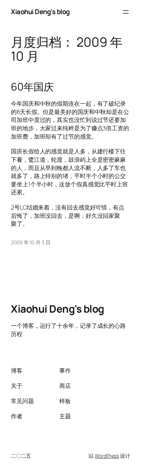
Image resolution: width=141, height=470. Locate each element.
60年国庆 (32, 87)
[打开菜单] (125, 12)
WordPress (107, 455)
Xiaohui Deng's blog (40, 11)
